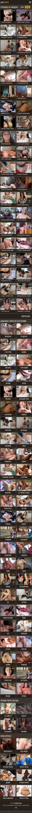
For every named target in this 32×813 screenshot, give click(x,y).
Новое (22, 7)
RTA (16, 807)
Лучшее (27, 7)
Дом (4, 2)
